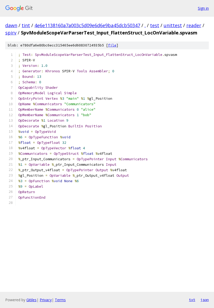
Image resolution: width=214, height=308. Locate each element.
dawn (11, 25)
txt (192, 299)
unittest (173, 25)
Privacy (46, 299)
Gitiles (31, 299)
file (112, 45)
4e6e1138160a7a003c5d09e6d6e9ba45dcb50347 (87, 25)
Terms (60, 299)
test (154, 25)
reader (193, 25)
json (204, 299)
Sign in (203, 8)
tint (26, 25)
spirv (10, 32)
